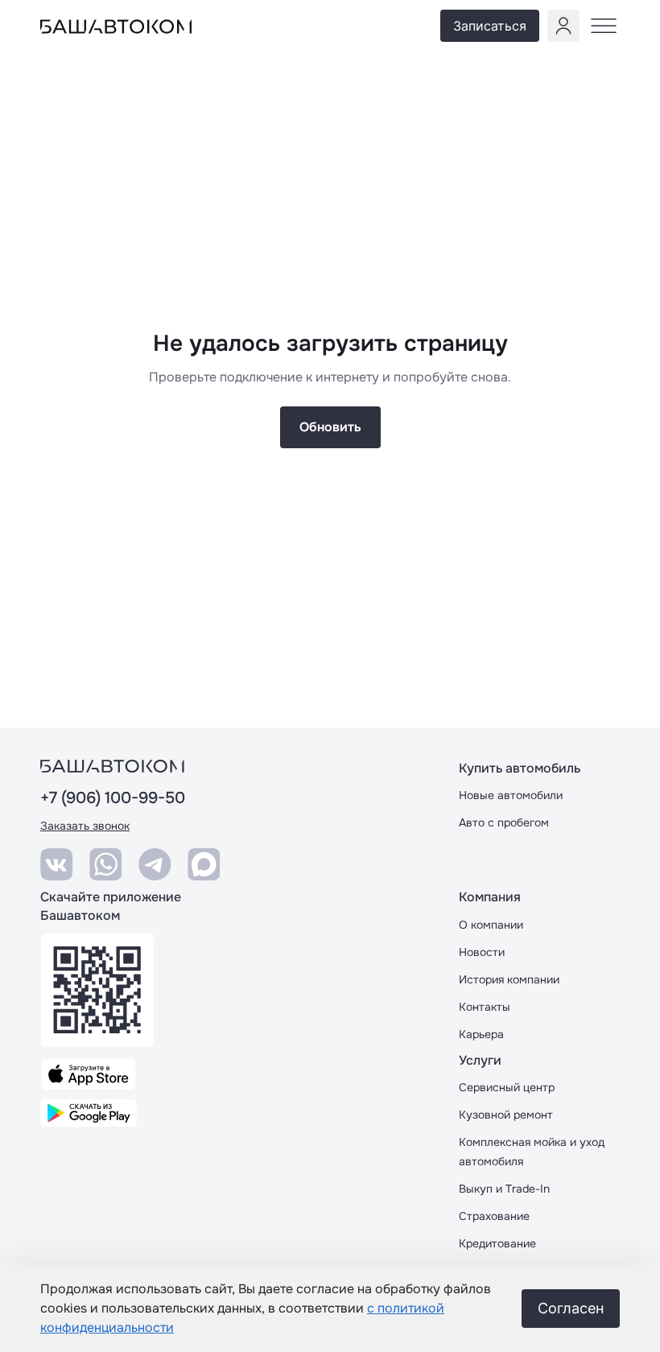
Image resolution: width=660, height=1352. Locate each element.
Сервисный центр (507, 1087)
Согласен (571, 1308)
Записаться (489, 26)
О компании (491, 924)
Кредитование (497, 1243)
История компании (509, 979)
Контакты (484, 1007)
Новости (482, 952)
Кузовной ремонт (506, 1114)
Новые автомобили (511, 795)
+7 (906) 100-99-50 (112, 798)
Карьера (481, 1034)
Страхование (494, 1216)
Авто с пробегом (504, 822)
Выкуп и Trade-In (504, 1188)
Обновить (330, 426)
